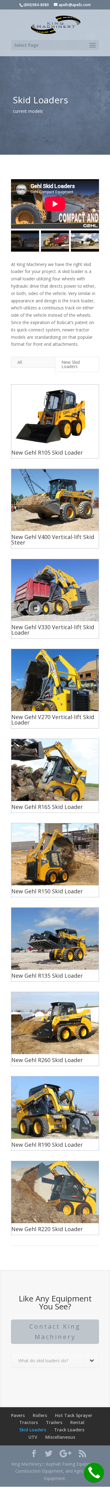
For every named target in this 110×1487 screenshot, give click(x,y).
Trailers (54, 1422)
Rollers (40, 1415)
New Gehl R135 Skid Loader (47, 975)
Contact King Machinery (55, 1331)
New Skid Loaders (70, 364)
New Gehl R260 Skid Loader (47, 1060)
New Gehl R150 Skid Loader (47, 891)
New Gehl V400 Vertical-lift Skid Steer (52, 539)
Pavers (18, 1415)
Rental (77, 1422)
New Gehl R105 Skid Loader (47, 452)
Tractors (28, 1422)
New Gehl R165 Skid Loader (47, 806)
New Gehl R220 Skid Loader (47, 1229)
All (19, 362)
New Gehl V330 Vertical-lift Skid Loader (52, 629)
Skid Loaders (32, 1430)
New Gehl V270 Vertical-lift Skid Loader (52, 719)
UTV (32, 1437)
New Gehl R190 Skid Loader (47, 1144)
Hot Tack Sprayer (73, 1415)
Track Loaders (69, 1430)
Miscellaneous (60, 1437)
